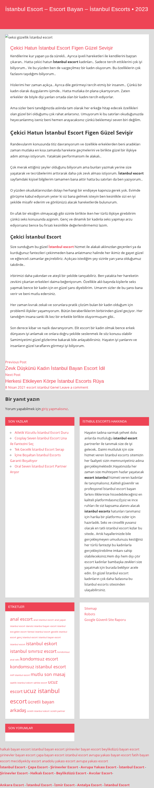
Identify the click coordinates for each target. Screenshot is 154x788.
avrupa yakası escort (92, 761)
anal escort (21, 619)
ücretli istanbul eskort (38, 711)
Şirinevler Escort (64, 767)
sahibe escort (40, 682)
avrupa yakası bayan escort (110, 755)
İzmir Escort (64, 785)
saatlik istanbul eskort (21, 682)
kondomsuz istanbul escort (38, 667)
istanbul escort (17, 644)
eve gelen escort (18, 631)
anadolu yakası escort (58, 761)
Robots (89, 614)
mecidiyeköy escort (26, 761)
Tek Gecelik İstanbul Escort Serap (39, 449)
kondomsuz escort (39, 659)
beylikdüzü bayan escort (120, 749)
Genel (54, 387)
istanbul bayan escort (49, 637)
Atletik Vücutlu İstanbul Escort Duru (42, 432)
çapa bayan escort (50, 755)
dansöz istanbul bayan (38, 626)
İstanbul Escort (12, 767)
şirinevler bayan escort (83, 749)
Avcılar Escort (100, 773)
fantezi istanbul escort (38, 631)
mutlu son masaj (48, 674)
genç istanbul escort (27, 637)
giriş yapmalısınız (55, 408)
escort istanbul (37, 387)
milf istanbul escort (20, 675)
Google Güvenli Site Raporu (105, 620)
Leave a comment (74, 387)
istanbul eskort (41, 643)
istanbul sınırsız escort (33, 651)
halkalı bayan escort (15, 749)
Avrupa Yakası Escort (98, 767)
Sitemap (90, 608)
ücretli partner (57, 711)
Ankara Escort (12, 785)
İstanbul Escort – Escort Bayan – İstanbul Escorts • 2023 (76, 9)
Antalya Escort (89, 785)
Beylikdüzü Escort (71, 773)
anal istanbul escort (43, 620)
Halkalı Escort (42, 773)
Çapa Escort (38, 767)
